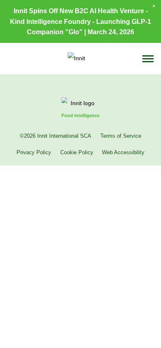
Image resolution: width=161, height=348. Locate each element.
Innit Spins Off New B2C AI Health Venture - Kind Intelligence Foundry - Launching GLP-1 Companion (80, 21)
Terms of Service (120, 136)
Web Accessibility (123, 152)
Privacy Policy (34, 152)
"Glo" (74, 31)
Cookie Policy (76, 152)
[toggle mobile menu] (148, 58)
